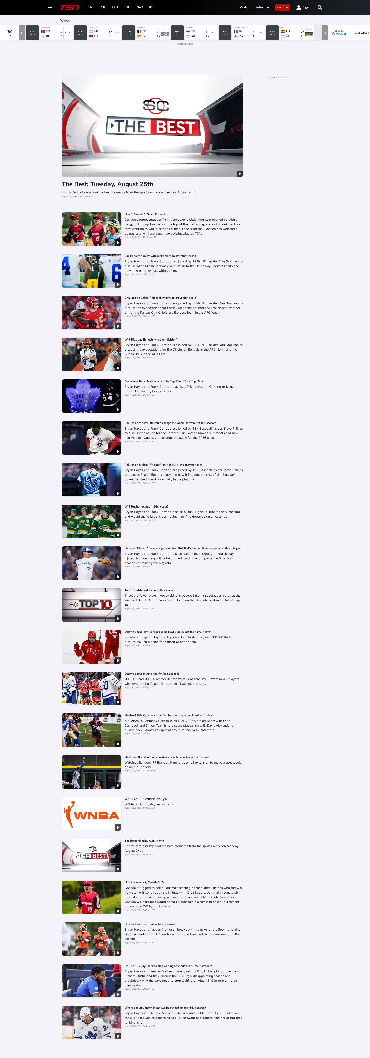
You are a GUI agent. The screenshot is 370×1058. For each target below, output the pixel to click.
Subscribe (262, 7)
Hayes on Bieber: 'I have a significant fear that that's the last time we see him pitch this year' (183, 548)
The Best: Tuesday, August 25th (107, 184)
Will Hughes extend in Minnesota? (146, 507)
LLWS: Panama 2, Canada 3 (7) (144, 882)
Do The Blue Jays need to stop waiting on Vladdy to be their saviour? (168, 966)
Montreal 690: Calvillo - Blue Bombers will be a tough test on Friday (168, 715)
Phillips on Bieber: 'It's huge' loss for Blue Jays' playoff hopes (163, 465)
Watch (244, 7)
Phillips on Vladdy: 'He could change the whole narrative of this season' (170, 423)
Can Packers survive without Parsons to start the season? (161, 256)
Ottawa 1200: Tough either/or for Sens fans (152, 674)
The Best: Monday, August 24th (144, 841)
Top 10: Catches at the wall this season (149, 590)
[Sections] (50, 7)
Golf (140, 7)
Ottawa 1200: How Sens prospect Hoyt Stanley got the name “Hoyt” (168, 632)
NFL (128, 7)
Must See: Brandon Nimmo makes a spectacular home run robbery (167, 757)
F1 (151, 7)
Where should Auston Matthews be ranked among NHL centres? (165, 1008)
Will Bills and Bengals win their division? (151, 339)
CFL (103, 7)
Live (286, 7)
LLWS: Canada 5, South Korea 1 (145, 214)
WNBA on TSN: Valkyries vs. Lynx (146, 799)
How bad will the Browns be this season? (151, 924)
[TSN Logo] (69, 7)
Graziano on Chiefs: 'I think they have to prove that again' (161, 298)
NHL (91, 7)
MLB (115, 7)
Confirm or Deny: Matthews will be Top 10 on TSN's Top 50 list (164, 381)
